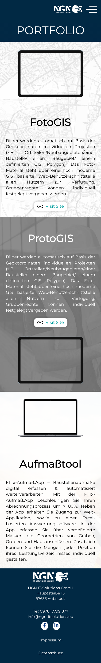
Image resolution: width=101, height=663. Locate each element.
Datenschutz (50, 653)
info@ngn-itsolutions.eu (50, 616)
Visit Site (55, 206)
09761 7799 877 (54, 611)
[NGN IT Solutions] (68, 9)
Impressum (51, 640)
